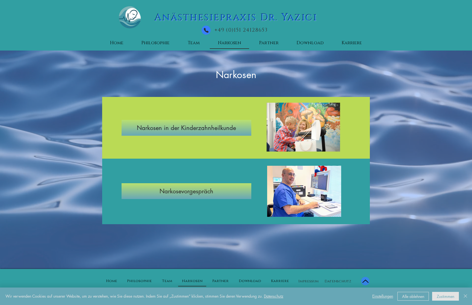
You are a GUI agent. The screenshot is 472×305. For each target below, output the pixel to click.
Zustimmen (445, 296)
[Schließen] (465, 296)
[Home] (206, 30)
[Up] (365, 281)
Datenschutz (273, 296)
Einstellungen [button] (382, 296)
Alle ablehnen (413, 296)
